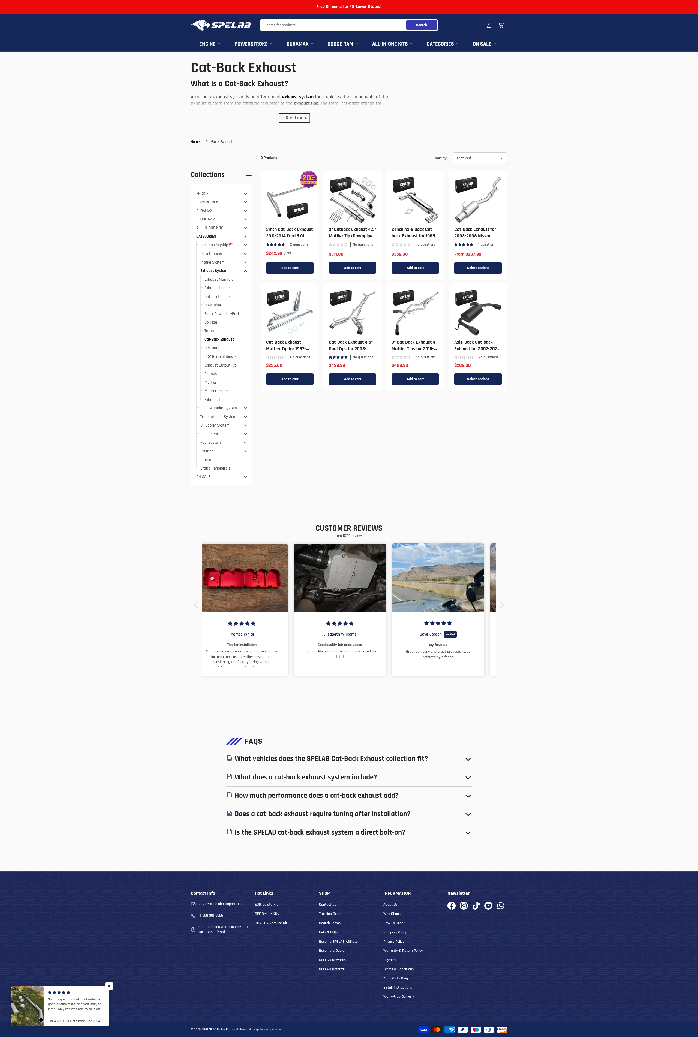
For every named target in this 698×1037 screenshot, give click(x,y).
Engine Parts (211, 434)
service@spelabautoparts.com (221, 904)
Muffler (210, 382)
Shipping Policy (395, 932)
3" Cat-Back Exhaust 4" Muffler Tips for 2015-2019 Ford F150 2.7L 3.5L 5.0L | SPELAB (415, 352)
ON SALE (482, 43)
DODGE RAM (340, 43)
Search (421, 25)
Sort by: (441, 158)
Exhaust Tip (214, 399)
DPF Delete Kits (267, 913)
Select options (478, 267)
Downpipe (212, 305)
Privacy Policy (393, 941)
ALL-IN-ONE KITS (390, 43)
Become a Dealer (332, 950)
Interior (206, 459)
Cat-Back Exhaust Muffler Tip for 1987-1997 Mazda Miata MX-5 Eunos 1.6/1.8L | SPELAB (289, 352)
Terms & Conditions (398, 969)
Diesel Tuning (211, 253)
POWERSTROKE (251, 43)
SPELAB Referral (332, 969)
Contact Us (327, 904)
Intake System (212, 262)
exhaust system (298, 97)
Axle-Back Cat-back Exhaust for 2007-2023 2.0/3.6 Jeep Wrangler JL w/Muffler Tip (477, 352)
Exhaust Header (217, 288)
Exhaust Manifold (219, 279)
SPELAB (207, 1029)
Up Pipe (210, 322)
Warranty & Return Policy (403, 950)
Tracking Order (330, 913)
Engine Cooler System (218, 408)
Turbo (209, 331)
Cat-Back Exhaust (219, 339)
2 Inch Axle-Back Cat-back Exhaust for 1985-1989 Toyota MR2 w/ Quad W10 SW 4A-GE (414, 239)
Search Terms (330, 923)
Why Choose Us (395, 913)
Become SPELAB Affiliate (338, 941)
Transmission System (218, 416)
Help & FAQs (328, 932)
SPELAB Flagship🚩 (216, 245)
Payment (390, 959)
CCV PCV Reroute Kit (271, 923)
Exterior (206, 451)
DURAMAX (298, 43)
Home (195, 141)
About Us (390, 904)
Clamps (210, 373)
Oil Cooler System (215, 425)
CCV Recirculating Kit (221, 356)
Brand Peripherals (215, 468)
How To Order (394, 923)
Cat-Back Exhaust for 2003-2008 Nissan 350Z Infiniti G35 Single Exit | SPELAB (477, 239)
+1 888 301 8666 (210, 915)
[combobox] (349, 25)
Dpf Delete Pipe (217, 296)
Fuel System (210, 442)
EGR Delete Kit (266, 904)
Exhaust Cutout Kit (220, 365)
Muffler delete (216, 391)
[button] (197, 605)
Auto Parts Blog (395, 978)
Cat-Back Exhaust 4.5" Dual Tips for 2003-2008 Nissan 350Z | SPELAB (351, 352)
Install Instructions (397, 987)
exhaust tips (306, 103)
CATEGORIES (440, 43)
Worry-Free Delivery (398, 996)
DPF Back (212, 348)
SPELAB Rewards (332, 959)
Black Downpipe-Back (222, 313)
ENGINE (207, 43)
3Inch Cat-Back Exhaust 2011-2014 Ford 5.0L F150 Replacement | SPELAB (289, 239)
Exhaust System (213, 270)
